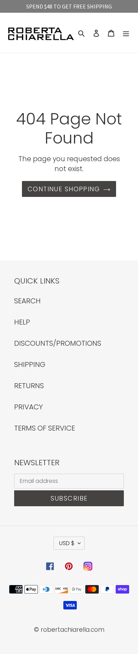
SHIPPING (29, 364)
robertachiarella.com (72, 629)
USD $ (66, 543)
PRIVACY (28, 407)
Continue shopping (64, 189)
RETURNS (29, 386)
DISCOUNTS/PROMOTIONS (57, 343)
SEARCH (27, 301)
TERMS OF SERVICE (44, 428)
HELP (22, 322)
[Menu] (126, 33)
